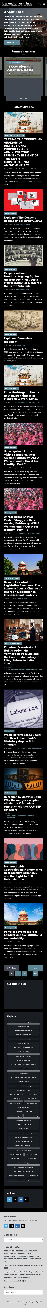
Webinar (33, 1175)
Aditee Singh (13, 669)
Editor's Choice (16, 1094)
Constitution (23, 1060)
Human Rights (31, 1116)
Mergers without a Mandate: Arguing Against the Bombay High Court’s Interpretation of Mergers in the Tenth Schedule (23, 279)
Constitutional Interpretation (23, 1064)
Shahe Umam (20, 345)
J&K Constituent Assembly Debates (20, 68)
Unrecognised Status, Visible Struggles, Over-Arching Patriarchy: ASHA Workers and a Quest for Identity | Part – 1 (21, 523)
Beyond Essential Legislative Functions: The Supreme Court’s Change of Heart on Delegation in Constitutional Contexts (23, 588)
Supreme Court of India (23, 1167)
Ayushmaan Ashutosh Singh (31, 669)
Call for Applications (23, 1047)
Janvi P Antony (21, 883)
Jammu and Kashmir (16, 63)
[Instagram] (15, 1199)
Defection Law (10, 269)
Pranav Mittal (21, 598)
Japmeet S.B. (38, 748)
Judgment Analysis (23, 1124)
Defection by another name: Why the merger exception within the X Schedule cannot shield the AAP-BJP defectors (23, 803)
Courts (24, 1073)
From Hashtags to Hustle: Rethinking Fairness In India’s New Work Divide (22, 395)
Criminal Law (23, 1082)
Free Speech (23, 1107)
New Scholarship (23, 1150)
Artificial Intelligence (12, 643)
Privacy (15, 1158)
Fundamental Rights (23, 1111)
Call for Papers (23, 1052)
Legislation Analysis (23, 1141)
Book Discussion (23, 1035)
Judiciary (23, 1128)
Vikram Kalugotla (23, 748)
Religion (31, 1158)
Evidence (32, 1099)
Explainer (15, 1103)
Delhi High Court (23, 1086)
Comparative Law (23, 1056)
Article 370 (23, 1026)
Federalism (31, 1103)
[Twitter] (9, 1199)
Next (35, 968)
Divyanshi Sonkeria (23, 224)
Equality (15, 1099)
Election (33, 1094)
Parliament (15, 1154)
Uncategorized (10, 213)
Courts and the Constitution (23, 1077)
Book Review (23, 1043)
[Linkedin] (20, 1199)
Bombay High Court (23, 1030)
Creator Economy (11, 388)
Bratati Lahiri (35, 468)
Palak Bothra (21, 468)
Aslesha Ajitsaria (35, 402)
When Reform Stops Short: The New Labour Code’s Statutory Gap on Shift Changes (22, 739)
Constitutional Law (12, 578)
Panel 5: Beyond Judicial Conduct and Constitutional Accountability (23, 935)
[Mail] (26, 1199)
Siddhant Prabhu (22, 169)
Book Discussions (23, 1039)
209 (35, 974)
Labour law (9, 731)
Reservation (23, 1163)
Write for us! (12, 43)
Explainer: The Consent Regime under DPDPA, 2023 (23, 219)
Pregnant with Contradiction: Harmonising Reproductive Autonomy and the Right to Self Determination (23, 873)
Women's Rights (24, 1180)
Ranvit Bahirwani (22, 289)
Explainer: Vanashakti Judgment (19, 340)
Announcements (23, 1022)
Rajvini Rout (36, 169)
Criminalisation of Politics (14, 135)
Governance (15, 1116)
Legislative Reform (23, 1146)
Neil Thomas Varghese (16, 815)
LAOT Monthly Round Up (23, 1133)
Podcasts (32, 1154)
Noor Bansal (21, 402)
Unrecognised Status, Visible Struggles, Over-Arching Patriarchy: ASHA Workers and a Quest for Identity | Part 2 (21, 458)
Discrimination (23, 1090)
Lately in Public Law (23, 1137)
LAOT (18, 942)
